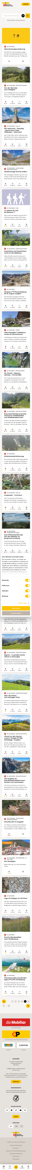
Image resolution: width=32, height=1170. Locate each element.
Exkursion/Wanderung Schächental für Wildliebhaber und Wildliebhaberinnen (15, 415)
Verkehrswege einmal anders (15, 172)
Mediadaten (16, 1159)
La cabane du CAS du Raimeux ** (11, 211)
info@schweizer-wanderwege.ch (16, 1068)
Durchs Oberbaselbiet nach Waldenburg (12, 938)
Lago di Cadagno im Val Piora (15, 898)
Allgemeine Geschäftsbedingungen (16, 1151)
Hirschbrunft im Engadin (14, 822)
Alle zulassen (16, 608)
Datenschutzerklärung (16, 1153)
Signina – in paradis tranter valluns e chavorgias (14, 656)
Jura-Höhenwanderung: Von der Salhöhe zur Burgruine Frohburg (13, 536)
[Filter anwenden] (28, 16)
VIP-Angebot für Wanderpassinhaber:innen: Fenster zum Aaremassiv (14, 780)
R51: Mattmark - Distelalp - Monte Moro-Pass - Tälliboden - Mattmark (14, 130)
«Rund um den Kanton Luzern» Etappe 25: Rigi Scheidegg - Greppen (13, 738)
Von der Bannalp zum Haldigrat (10, 89)
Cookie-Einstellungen (16, 1145)
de (11, 1126)
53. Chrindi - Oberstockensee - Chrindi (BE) (12, 374)
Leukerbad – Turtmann (13, 495)
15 (8, 1006)
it (21, 1126)
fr (16, 1126)
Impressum (16, 1148)
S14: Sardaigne (9, 861)
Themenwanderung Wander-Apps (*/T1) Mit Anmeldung (15, 978)
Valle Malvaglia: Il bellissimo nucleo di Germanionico (15, 333)
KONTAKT (16, 1081)
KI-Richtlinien (16, 1156)
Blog (16, 1116)
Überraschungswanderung (14, 49)
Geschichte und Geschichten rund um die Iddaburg (15, 252)
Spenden (25, 4)
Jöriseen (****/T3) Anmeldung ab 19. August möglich (15, 292)
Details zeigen (22, 603)
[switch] (27, 585)
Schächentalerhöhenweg (14, 456)
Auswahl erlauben (16, 613)
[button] (16, 1167)
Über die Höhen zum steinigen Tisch (12, 696)
